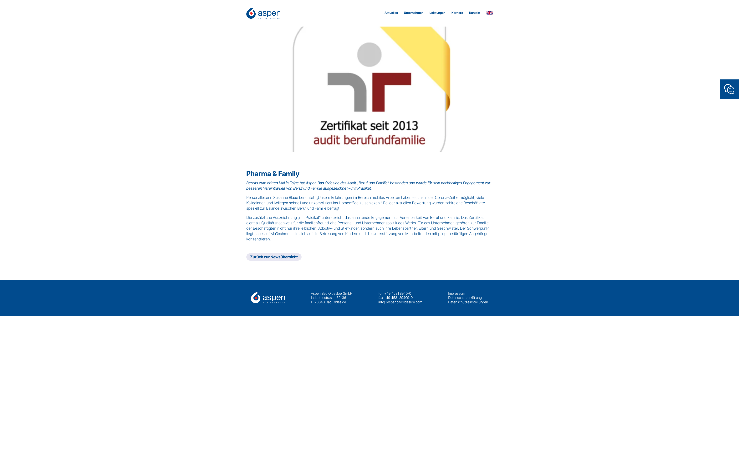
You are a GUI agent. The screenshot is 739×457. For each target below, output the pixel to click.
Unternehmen (413, 13)
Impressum (456, 293)
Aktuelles (391, 13)
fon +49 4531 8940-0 (394, 293)
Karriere (457, 13)
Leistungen (437, 13)
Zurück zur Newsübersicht (274, 257)
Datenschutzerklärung (465, 298)
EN (490, 13)
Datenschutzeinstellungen (468, 302)
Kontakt (474, 13)
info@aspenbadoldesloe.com (400, 302)
